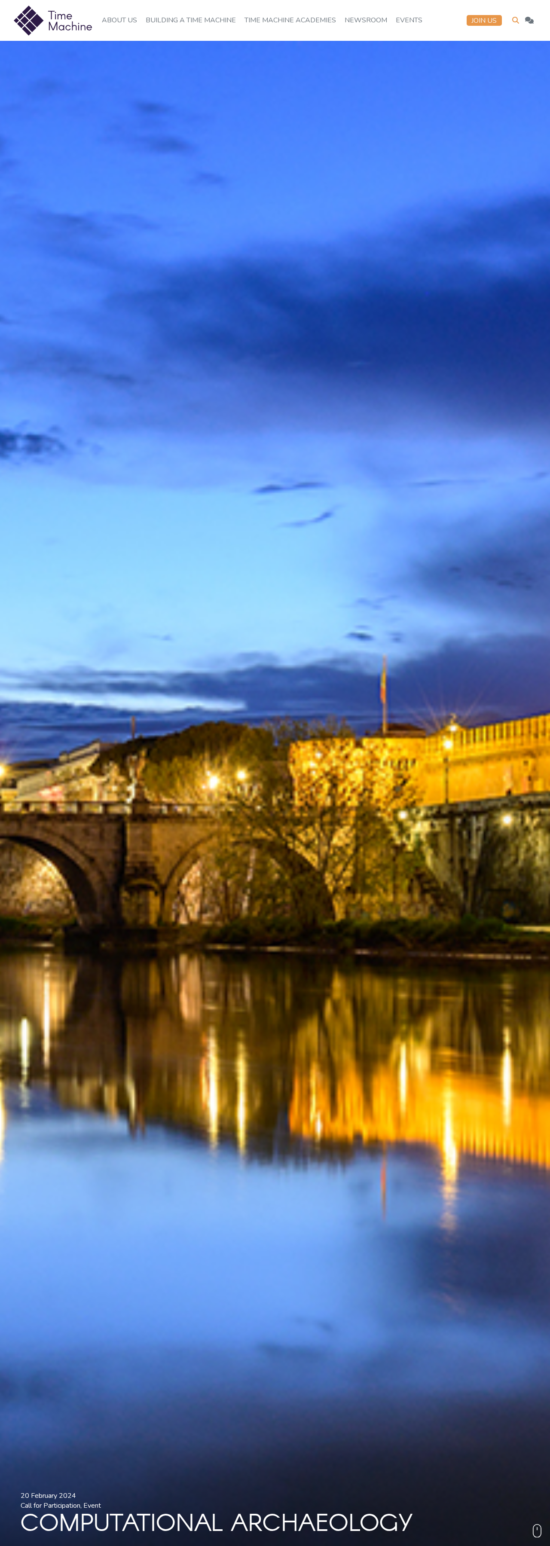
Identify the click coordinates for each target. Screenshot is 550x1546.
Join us (484, 20)
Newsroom (366, 20)
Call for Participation (50, 1505)
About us (119, 20)
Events (409, 20)
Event (92, 1505)
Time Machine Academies (290, 20)
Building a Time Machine (191, 20)
